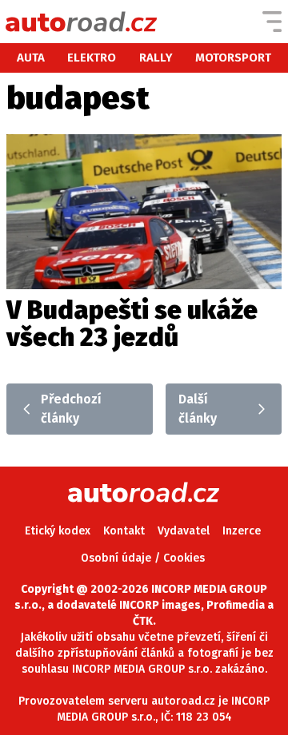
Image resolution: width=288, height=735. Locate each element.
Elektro (91, 57)
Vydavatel (184, 531)
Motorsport (233, 57)
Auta (31, 57)
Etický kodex (57, 531)
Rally (156, 57)
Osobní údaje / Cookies (143, 558)
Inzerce (241, 531)
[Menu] (272, 21)
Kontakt (124, 531)
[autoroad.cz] (82, 22)
